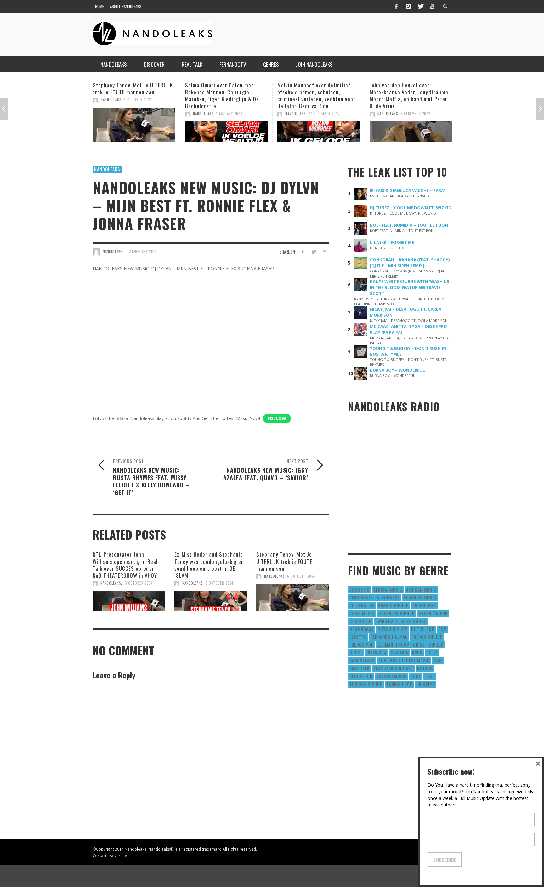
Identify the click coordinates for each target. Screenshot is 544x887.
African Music (421, 589)
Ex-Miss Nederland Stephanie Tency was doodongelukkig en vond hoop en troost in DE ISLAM (209, 564)
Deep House (414, 621)
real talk (359, 668)
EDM (443, 629)
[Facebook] (396, 6)
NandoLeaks (139, 113)
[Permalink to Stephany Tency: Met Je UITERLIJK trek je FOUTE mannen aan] (292, 597)
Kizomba (399, 652)
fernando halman (389, 636)
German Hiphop (393, 644)
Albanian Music (420, 597)
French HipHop (427, 636)
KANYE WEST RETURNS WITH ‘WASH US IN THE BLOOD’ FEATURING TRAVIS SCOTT (409, 287)
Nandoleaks (107, 169)
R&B (438, 660)
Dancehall (386, 621)
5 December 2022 (443, 113)
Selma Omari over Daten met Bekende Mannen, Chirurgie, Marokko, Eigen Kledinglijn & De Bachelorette (158, 95)
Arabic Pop (424, 605)
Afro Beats (361, 597)
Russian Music (391, 676)
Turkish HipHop (365, 684)
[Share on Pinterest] (324, 251)
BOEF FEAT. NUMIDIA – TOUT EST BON (409, 225)
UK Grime (425, 684)
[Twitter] (420, 6)
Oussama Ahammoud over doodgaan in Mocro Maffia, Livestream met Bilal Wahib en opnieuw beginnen (433, 95)
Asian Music (362, 613)
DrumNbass (361, 629)
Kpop (417, 652)
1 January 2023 (165, 113)
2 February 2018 (143, 251)
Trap (430, 676)
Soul (416, 676)
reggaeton (360, 676)
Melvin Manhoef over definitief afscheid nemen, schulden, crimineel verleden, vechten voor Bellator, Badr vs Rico (252, 95)
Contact (99, 855)
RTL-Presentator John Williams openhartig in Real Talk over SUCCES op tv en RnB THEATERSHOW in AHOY (125, 564)
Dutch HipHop (392, 629)
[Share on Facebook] (302, 251)
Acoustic (359, 589)
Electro (358, 636)
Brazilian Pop (433, 613)
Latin (431, 652)
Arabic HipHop (393, 605)
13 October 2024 (138, 583)
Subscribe (444, 860)
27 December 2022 (259, 113)
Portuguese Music (410, 660)
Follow (277, 418)
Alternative (361, 605)
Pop (382, 660)
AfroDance (388, 597)
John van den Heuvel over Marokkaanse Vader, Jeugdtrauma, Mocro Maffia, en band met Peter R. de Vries (345, 95)
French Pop (361, 644)
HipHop (436, 644)
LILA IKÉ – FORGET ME (392, 242)
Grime (419, 644)
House (356, 652)
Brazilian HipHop (396, 613)
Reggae (424, 668)
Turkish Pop (399, 684)
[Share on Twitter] (313, 251)
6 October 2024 (219, 583)
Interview (376, 652)
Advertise (118, 855)
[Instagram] (408, 6)
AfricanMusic (387, 589)
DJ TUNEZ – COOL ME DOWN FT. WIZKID (410, 208)
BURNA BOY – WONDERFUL (397, 370)
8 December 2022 (351, 113)
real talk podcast (393, 668)
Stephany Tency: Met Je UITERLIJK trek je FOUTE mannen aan (284, 561)
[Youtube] (432, 6)
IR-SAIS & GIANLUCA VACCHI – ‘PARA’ (407, 190)
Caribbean (360, 621)
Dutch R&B (423, 629)
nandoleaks (362, 660)
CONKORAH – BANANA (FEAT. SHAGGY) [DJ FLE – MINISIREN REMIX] (410, 262)
